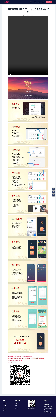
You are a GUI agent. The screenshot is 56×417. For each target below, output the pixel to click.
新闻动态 (16, 403)
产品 (39, 2)
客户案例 (16, 408)
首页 (31, 2)
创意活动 (4, 410)
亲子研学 (4, 405)
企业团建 (4, 408)
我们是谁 (16, 405)
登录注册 (49, 2)
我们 (43, 2)
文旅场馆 (4, 403)
